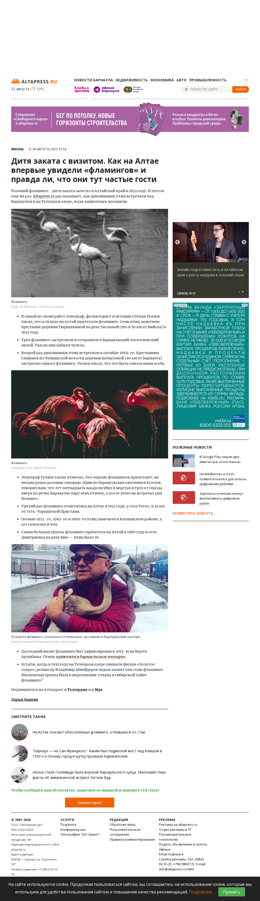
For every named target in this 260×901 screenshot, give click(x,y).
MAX (190, 869)
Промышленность (207, 80)
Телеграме (77, 689)
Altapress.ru (44, 196)
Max (98, 689)
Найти (240, 89)
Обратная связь (123, 824)
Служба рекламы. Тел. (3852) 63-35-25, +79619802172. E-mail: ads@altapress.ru (182, 864)
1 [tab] (239, 292)
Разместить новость (193, 513)
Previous (177, 242)
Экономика (162, 80)
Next (244, 242)
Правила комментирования (132, 839)
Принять (231, 892)
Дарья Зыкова (24, 699)
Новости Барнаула (93, 80)
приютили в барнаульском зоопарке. (91, 656)
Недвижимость (132, 80)
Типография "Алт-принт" (80, 834)
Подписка (68, 824)
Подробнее (200, 892)
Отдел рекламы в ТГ (175, 829)
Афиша (164, 849)
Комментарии (90, 802)
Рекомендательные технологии (175, 837)
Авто (181, 80)
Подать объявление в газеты (183, 844)
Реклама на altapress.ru (178, 824)
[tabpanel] (211, 262)
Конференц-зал (73, 829)
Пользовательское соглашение (125, 832)
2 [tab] (242, 292)
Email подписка (171, 854)
